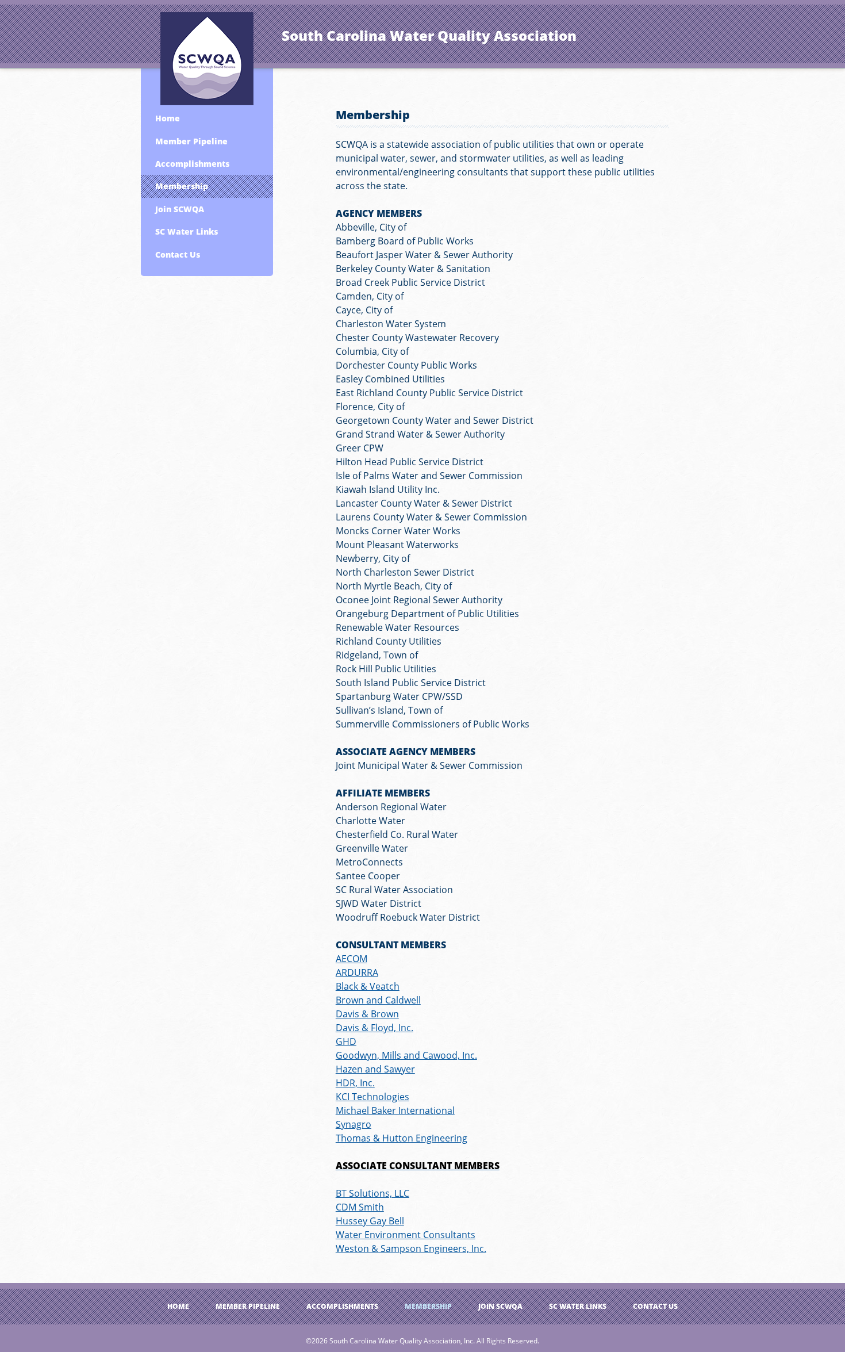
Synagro (353, 1124)
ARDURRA (357, 972)
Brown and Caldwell (378, 1000)
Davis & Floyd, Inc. (374, 1027)
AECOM (351, 958)
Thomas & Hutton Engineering (401, 1138)
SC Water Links (186, 231)
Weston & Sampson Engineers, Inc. (411, 1248)
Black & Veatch (368, 986)
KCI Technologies (372, 1096)
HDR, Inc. (355, 1083)
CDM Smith (360, 1207)
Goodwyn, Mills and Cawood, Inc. (406, 1055)
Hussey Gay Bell (370, 1221)
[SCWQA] (207, 57)
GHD (346, 1041)
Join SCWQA (179, 209)
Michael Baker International (395, 1110)
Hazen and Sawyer (375, 1069)
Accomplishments (192, 163)
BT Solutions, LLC (372, 1193)
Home (167, 118)
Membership (181, 186)
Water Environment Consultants (405, 1234)
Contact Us (177, 254)
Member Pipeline (191, 141)
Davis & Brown (367, 1014)
